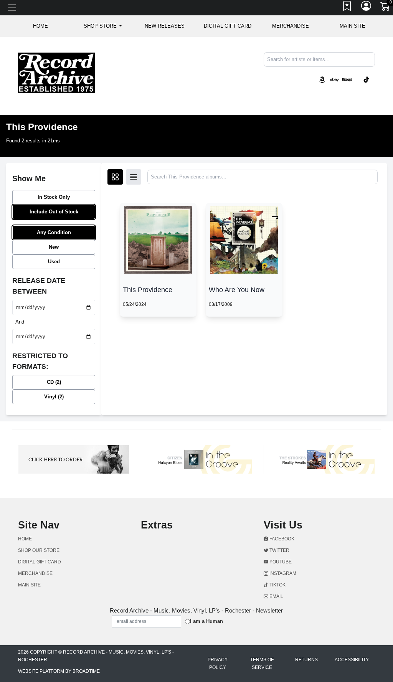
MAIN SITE (352, 26)
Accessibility (352, 659)
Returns (306, 659)
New (54, 247)
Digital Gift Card (227, 26)
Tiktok (277, 585)
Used (54, 261)
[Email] (374, 73)
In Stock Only (54, 197)
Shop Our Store (38, 550)
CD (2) (54, 382)
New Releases (165, 26)
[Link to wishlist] (347, 8)
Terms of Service (262, 663)
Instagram (282, 573)
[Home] (56, 72)
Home (25, 539)
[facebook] (354, 73)
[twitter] (355, 73)
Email (275, 596)
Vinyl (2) (54, 397)
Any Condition (54, 232)
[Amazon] (322, 79)
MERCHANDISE (290, 26)
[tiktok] (366, 79)
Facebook (281, 539)
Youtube (280, 562)
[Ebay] (334, 79)
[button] (103, 26)
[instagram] (358, 73)
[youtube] (357, 73)
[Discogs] (347, 79)
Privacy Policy (218, 663)
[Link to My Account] (366, 8)
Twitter (278, 550)
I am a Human (206, 621)
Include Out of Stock (54, 212)
